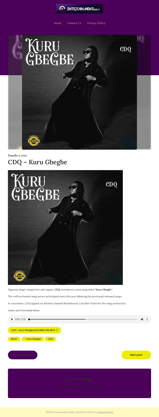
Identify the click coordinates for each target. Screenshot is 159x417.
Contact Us (74, 23)
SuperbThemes (105, 412)
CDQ (50, 338)
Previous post (23, 355)
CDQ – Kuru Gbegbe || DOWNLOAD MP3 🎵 (34, 330)
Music (14, 338)
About (57, 23)
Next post (136, 355)
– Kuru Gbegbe (33, 338)
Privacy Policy (96, 23)
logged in (75, 386)
